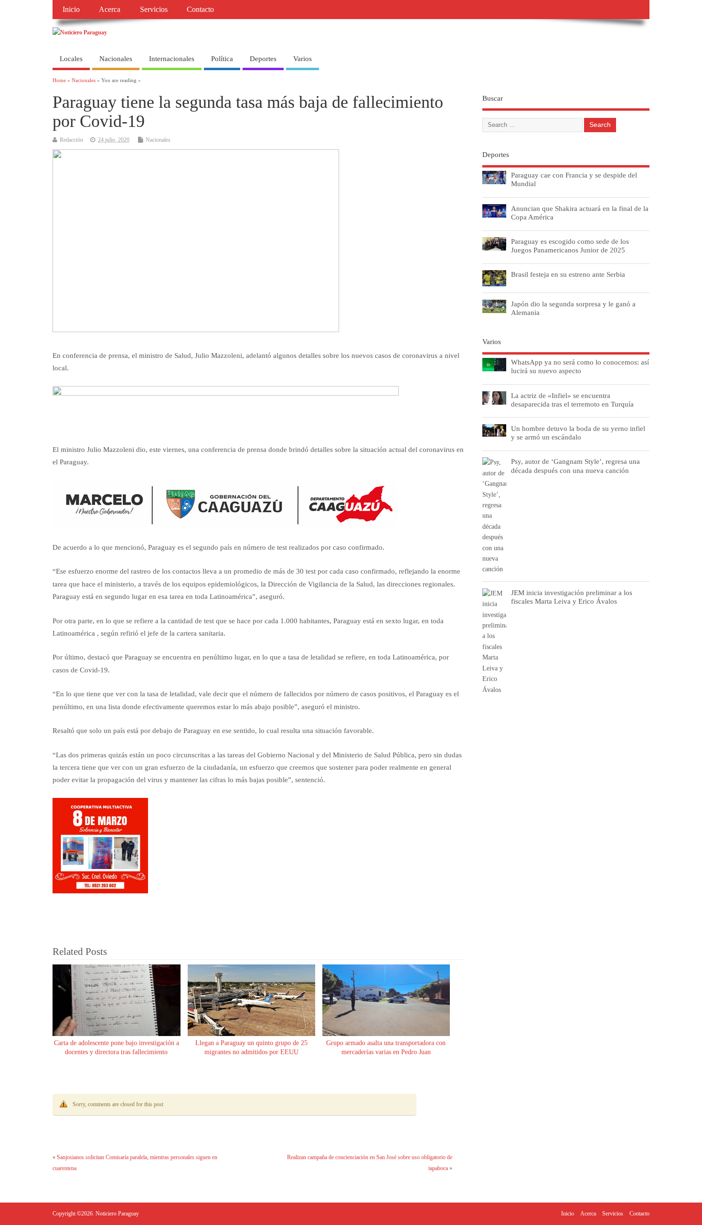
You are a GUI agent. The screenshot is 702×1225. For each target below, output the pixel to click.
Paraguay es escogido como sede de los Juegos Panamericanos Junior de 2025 (570, 245)
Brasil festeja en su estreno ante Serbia (568, 274)
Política (222, 59)
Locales (71, 59)
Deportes (263, 59)
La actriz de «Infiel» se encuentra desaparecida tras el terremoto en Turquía (572, 399)
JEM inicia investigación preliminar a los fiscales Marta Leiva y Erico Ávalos (571, 596)
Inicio (71, 9)
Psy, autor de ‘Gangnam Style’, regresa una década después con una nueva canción (575, 465)
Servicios (154, 9)
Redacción (71, 139)
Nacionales (115, 59)
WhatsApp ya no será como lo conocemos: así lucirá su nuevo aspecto (580, 366)
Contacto (200, 9)
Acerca (109, 9)
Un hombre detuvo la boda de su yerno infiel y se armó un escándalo (578, 432)
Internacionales (171, 59)
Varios (302, 59)
